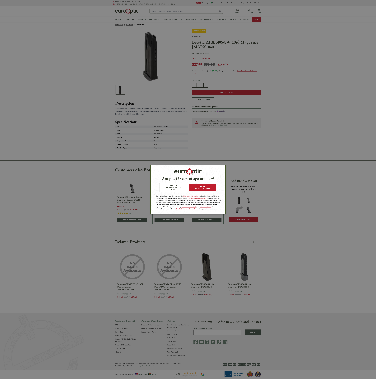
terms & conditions (205, 207)
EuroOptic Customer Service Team (186, 209)
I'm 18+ (202, 188)
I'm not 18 (173, 188)
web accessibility (191, 207)
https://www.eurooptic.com (191, 196)
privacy (183, 207)
